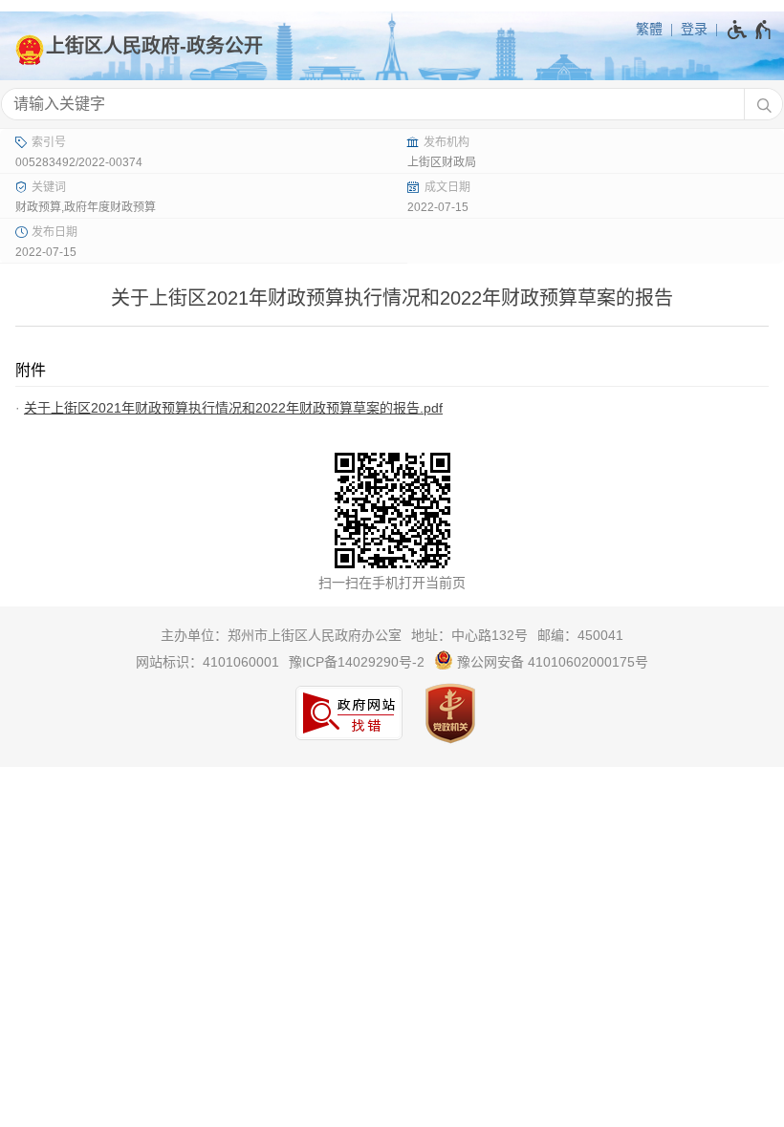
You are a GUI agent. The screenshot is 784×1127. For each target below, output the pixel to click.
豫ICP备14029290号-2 (357, 662)
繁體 (649, 28)
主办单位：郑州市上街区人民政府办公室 (281, 635)
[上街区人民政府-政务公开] (392, 45)
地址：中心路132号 (469, 635)
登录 (694, 28)
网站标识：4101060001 (207, 662)
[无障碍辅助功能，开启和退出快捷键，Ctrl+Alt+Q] (750, 29)
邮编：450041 (580, 635)
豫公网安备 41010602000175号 (550, 662)
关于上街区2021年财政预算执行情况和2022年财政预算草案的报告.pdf (233, 407)
